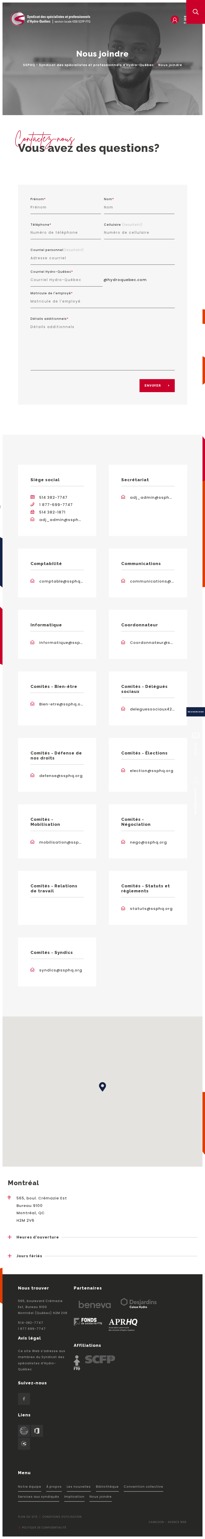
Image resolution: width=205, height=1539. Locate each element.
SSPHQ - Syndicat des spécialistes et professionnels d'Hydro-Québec (88, 65)
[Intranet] (24, 1444)
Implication (74, 1496)
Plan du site (28, 1517)
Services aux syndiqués (38, 1496)
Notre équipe (29, 1486)
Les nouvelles (79, 1486)
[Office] (37, 1431)
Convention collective (143, 1486)
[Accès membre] (174, 19)
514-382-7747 (30, 1323)
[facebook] (24, 1399)
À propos (54, 1486)
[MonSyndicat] (24, 1431)
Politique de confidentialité (44, 1527)
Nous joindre (101, 1496)
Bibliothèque (107, 1486)
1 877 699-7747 (32, 1329)
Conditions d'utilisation (62, 1517)
